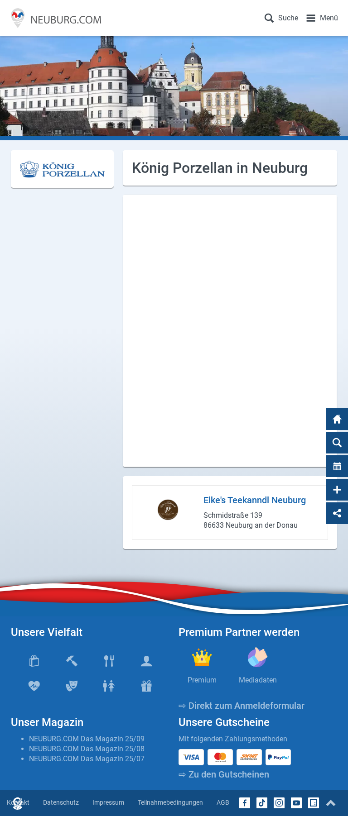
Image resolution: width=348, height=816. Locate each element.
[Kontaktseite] (337, 490)
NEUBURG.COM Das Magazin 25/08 (87, 748)
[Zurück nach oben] (330, 803)
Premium (202, 680)
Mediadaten (258, 680)
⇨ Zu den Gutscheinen (224, 774)
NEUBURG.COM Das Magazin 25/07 (87, 758)
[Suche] (337, 442)
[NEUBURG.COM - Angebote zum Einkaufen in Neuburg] (54, 18)
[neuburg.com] (337, 419)
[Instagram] (279, 803)
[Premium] (202, 657)
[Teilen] (337, 513)
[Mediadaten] (257, 657)
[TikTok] (262, 803)
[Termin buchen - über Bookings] (337, 466)
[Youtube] (296, 803)
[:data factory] (313, 803)
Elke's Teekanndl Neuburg (254, 500)
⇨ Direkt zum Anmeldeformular (241, 705)
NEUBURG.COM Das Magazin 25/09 (87, 739)
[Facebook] (244, 803)
